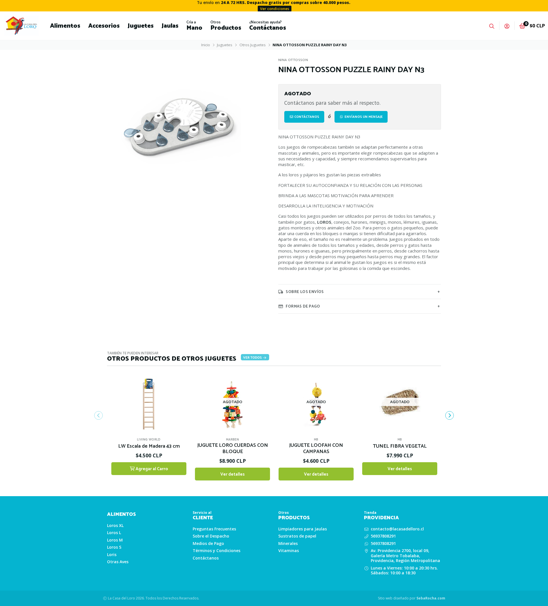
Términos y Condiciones (216, 550)
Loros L (114, 532)
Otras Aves (117, 561)
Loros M (115, 540)
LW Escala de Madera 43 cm (149, 446)
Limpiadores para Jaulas (302, 529)
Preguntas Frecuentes (214, 529)
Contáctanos (306, 117)
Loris (111, 554)
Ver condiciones (274, 8)
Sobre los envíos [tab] (305, 292)
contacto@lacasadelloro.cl (397, 529)
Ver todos (253, 357)
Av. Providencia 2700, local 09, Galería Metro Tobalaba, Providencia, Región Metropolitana (405, 555)
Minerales (288, 543)
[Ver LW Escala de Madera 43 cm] (148, 402)
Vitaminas (288, 550)
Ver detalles (232, 474)
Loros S (114, 547)
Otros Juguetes (252, 44)
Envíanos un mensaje (363, 117)
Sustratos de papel (297, 536)
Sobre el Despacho (211, 536)
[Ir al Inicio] (21, 26)
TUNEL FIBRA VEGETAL (400, 446)
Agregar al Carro (151, 468)
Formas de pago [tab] (303, 306)
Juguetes (224, 44)
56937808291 (383, 536)
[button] (65, 25)
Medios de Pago (208, 543)
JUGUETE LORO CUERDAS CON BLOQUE (232, 449)
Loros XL (115, 525)
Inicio (205, 44)
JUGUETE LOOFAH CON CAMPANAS (316, 449)
